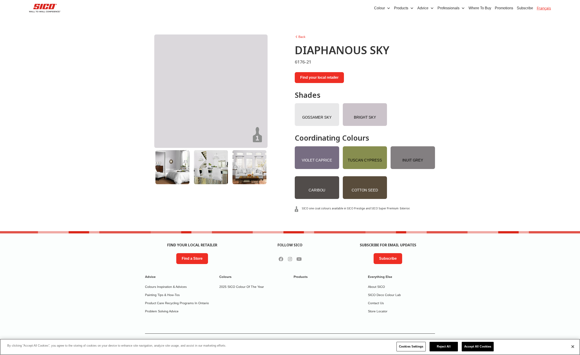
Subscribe (525, 8)
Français (544, 8)
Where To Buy (480, 8)
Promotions (504, 8)
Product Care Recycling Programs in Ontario (177, 303)
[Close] (573, 347)
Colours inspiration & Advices (166, 287)
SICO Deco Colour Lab (384, 295)
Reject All (443, 346)
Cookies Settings (411, 346)
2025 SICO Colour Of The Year (241, 287)
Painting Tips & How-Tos (162, 295)
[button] (382, 8)
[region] (290, 347)
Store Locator (377, 311)
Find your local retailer (319, 77)
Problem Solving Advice (162, 311)
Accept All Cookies (477, 346)
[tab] (172, 167)
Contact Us (376, 303)
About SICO (376, 287)
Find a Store (192, 258)
